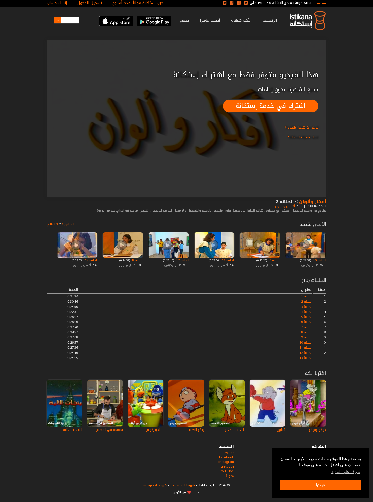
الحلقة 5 (306, 317)
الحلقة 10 (319, 260)
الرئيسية (270, 20)
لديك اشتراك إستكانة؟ (303, 137)
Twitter (228, 453)
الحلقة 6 (306, 322)
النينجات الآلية (72, 429)
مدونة (230, 476)
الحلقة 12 (182, 260)
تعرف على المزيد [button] (345, 472)
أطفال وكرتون (284, 206)
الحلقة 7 (274, 260)
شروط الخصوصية (155, 485)
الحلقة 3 (306, 306)
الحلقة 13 (91, 260)
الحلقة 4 (306, 312)
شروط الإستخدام (183, 485)
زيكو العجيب (195, 429)
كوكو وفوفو (317, 429)
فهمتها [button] (320, 485)
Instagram (226, 462)
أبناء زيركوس (154, 429)
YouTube (227, 471)
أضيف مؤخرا (210, 20)
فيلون (281, 429)
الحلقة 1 (306, 296)
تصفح (184, 20)
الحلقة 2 (306, 301)
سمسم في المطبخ (109, 429)
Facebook (226, 457)
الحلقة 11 (228, 260)
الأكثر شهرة (241, 20)
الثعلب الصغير (235, 429)
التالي (51, 224)
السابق (69, 224)
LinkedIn (227, 466)
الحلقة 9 (306, 337)
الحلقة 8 (137, 260)
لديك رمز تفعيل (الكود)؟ (301, 127)
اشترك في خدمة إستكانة (271, 106)
